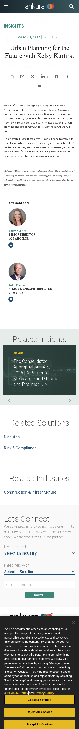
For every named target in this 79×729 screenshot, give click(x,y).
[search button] (71, 7)
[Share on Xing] (66, 76)
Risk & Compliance (20, 448)
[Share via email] (22, 76)
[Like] (12, 76)
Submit (39, 594)
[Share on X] (32, 76)
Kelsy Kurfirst (18, 230)
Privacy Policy (44, 693)
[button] (6, 7)
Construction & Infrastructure (30, 492)
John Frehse (16, 285)
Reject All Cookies (39, 712)
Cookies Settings (39, 699)
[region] (39, 672)
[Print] (39, 86)
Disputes (12, 437)
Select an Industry (20, 553)
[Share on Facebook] (56, 76)
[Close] (74, 622)
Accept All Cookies (39, 724)
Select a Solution (19, 571)
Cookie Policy (18, 693)
